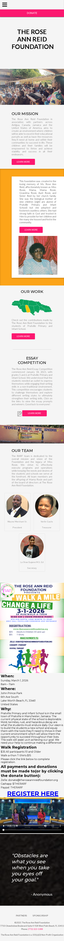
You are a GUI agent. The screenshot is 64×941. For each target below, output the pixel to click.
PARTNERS (21, 915)
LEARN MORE (23, 162)
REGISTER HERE (32, 793)
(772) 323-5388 (35, 929)
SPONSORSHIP (40, 915)
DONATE (32, 13)
